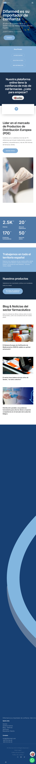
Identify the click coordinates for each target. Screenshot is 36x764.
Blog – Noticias (7, 727)
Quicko (5, 724)
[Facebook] (21, 755)
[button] (32, 760)
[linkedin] (6, 761)
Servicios (6, 729)
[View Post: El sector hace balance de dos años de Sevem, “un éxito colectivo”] (18, 365)
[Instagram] (17, 755)
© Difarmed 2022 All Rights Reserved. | (18, 746)
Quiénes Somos (8, 726)
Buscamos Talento (9, 731)
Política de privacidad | (18, 751)
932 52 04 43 (7, 740)
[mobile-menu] (32, 3)
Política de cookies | (18, 753)
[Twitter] (24, 755)
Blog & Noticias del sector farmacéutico (16, 308)
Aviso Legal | (17, 749)
